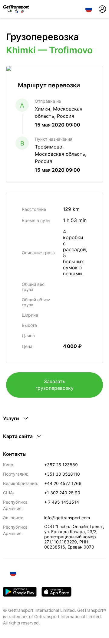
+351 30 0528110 (62, 474)
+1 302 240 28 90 (62, 492)
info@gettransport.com (67, 517)
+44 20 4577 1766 (62, 483)
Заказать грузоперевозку (54, 384)
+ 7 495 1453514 (61, 502)
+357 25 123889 (61, 464)
